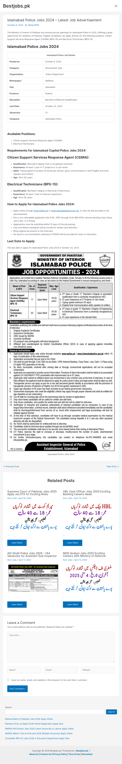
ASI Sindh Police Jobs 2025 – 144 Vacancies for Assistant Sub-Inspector (32, 554)
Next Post (113, 467)
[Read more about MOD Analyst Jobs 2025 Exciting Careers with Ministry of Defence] (89, 578)
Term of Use (74, 754)
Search (8, 707)
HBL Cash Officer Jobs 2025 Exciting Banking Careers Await (86, 493)
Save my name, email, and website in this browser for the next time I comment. (49, 680)
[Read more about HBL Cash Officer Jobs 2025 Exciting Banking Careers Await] (89, 516)
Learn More (16, 542)
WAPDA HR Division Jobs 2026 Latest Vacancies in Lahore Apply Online (39, 728)
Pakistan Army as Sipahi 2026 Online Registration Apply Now (34, 724)
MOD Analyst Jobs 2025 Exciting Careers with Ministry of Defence (84, 554)
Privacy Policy (60, 754)
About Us (34, 754)
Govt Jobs (12, 498)
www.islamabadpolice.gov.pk (65, 211)
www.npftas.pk (41, 211)
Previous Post (11, 467)
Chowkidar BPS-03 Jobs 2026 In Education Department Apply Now (37, 738)
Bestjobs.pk (16, 6)
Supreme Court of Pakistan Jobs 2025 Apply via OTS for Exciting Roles (32, 493)
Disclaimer (87, 754)
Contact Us (45, 754)
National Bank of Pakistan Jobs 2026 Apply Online (29, 719)
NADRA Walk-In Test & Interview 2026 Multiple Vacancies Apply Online (38, 733)
